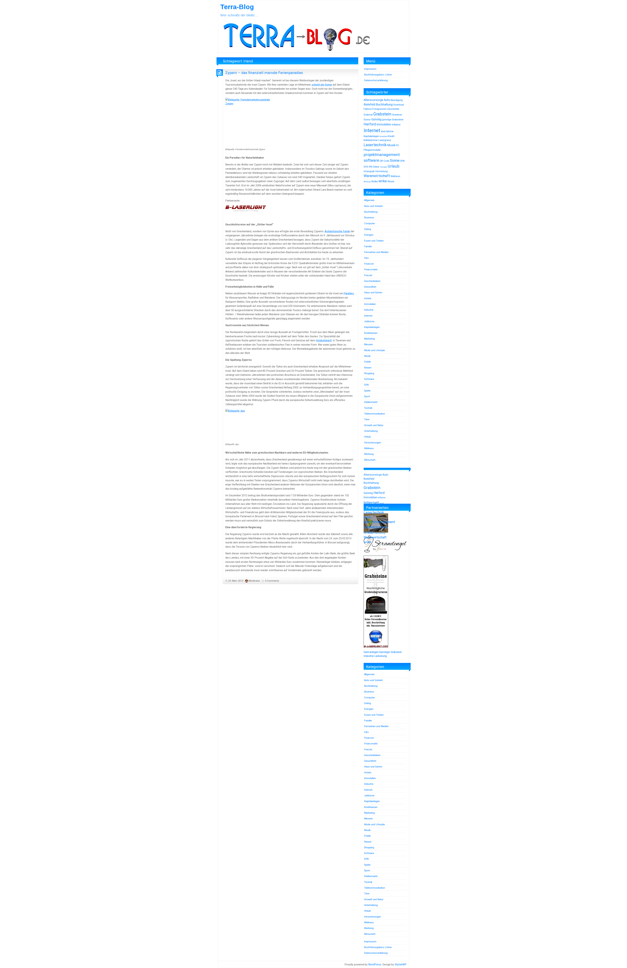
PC (397, 145)
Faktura (368, 108)
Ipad (383, 131)
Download (398, 104)
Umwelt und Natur (373, 425)
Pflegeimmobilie (372, 149)
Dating (367, 229)
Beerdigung (397, 100)
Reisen (367, 367)
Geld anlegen (371, 652)
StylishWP (401, 964)
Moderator (254, 580)
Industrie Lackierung (375, 656)
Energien (368, 234)
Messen (368, 344)
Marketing (369, 338)
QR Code (384, 160)
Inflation (396, 124)
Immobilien (384, 124)
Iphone (390, 131)
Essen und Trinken (374, 240)
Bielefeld (369, 104)
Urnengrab (369, 171)
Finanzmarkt (371, 269)
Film (366, 258)
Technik (368, 408)
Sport (367, 396)
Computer (369, 223)
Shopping (369, 373)
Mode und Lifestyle (374, 350)
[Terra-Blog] (296, 35)
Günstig (376, 119)
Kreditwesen (371, 333)
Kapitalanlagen (371, 136)
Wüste (390, 181)
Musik (391, 145)
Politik (367, 361)
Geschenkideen (372, 281)
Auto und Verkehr (373, 206)
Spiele (367, 390)
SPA (402, 160)
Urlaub (393, 166)
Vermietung (381, 171)
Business (369, 217)
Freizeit (368, 275)
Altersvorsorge (373, 100)
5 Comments (272, 580)
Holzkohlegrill (324, 340)
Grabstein (382, 114)
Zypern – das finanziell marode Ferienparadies (264, 73)
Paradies (349, 293)
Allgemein (369, 200)
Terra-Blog (237, 6)
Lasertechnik (375, 145)
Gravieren (397, 114)
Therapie (383, 167)
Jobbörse (369, 321)
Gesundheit (370, 286)
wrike (382, 181)
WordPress (374, 964)
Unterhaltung (371, 431)
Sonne (395, 160)
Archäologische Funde (337, 231)
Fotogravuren (379, 108)
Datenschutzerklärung (376, 80)
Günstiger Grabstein (390, 652)
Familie (368, 246)
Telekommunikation (374, 413)
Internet (372, 130)
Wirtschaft (369, 459)
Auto (387, 100)
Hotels (367, 298)
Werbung (367, 182)
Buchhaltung (384, 104)
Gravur (367, 119)
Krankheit (383, 136)
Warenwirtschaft (377, 176)
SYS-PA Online (371, 166)
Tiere (367, 419)
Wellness (395, 176)
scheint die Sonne (322, 84)
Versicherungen (372, 442)
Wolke (374, 181)
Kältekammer (371, 140)
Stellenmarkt (371, 402)
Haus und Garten (373, 292)
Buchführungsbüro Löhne (378, 74)
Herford (370, 124)
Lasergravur (384, 140)
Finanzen (369, 263)
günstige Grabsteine (392, 119)
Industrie (368, 309)
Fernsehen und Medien (376, 252)
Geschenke (393, 108)
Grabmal (368, 114)
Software (369, 379)
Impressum (370, 68)
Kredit (391, 136)
